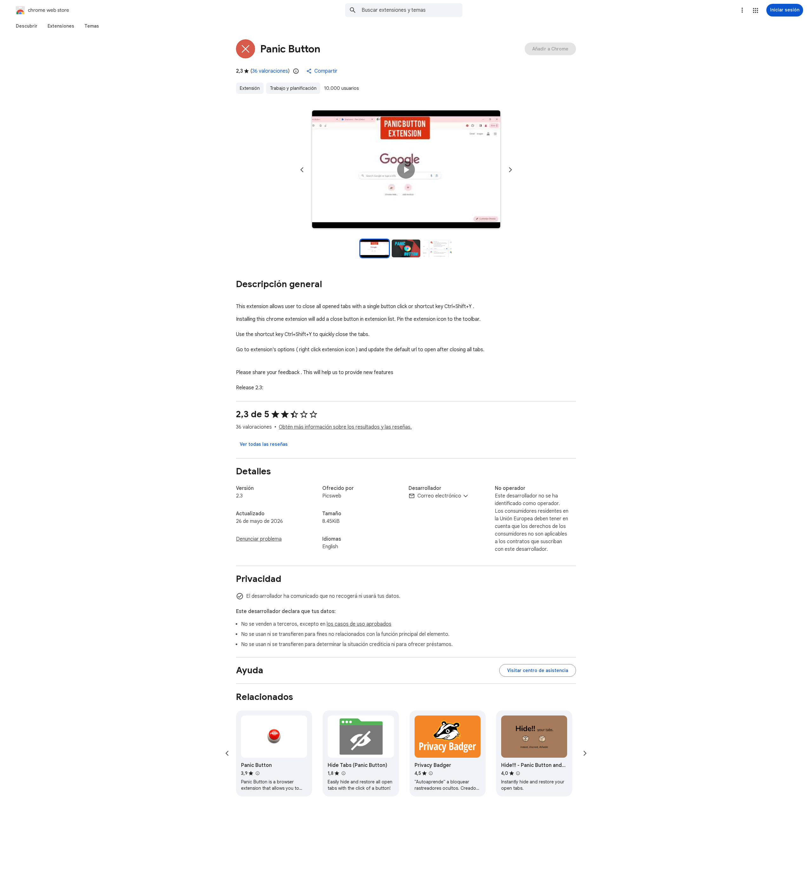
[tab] (27, 26)
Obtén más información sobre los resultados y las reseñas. (345, 427)
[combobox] (412, 10)
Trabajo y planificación (293, 88)
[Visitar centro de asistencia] (537, 670)
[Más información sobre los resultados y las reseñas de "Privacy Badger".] (430, 773)
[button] (755, 10)
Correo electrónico (439, 496)
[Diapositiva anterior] (302, 169)
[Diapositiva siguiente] (510, 169)
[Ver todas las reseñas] (263, 444)
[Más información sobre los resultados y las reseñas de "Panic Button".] (257, 773)
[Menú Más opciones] (742, 10)
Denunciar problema (259, 539)
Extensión (250, 88)
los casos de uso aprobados (359, 624)
